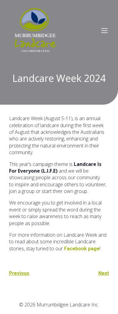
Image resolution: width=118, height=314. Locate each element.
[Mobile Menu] (104, 30)
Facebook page (82, 249)
